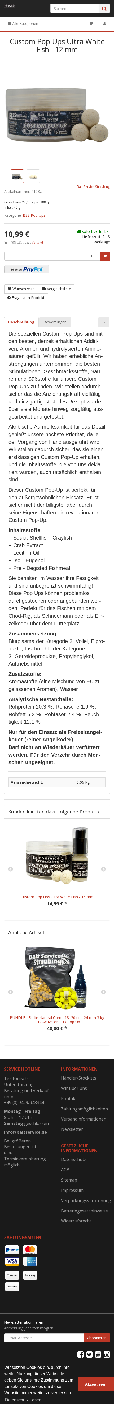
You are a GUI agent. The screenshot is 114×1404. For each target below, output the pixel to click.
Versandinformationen (83, 1119)
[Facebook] (80, 1354)
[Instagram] (107, 1354)
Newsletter (72, 1129)
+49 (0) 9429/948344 (24, 1102)
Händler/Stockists (78, 1078)
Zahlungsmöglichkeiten (84, 1109)
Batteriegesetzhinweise (84, 1211)
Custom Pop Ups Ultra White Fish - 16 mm (57, 896)
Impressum (72, 1190)
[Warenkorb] (91, 23)
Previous (10, 869)
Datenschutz (73, 1159)
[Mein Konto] (104, 23)
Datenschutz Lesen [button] (23, 1400)
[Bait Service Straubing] (9, 6)
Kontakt (69, 1098)
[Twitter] (89, 1354)
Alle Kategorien (24, 23)
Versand (37, 242)
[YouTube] (98, 1354)
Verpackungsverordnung (85, 1200)
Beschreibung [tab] (21, 321)
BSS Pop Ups (34, 215)
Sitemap (69, 1180)
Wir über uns (74, 1088)
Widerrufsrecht (76, 1221)
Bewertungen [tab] (55, 321)
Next (103, 869)
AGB (65, 1170)
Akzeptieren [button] (96, 1384)
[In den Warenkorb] (105, 256)
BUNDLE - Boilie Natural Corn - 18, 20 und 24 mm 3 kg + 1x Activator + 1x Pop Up (57, 1019)
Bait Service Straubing (93, 186)
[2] (26, 269)
